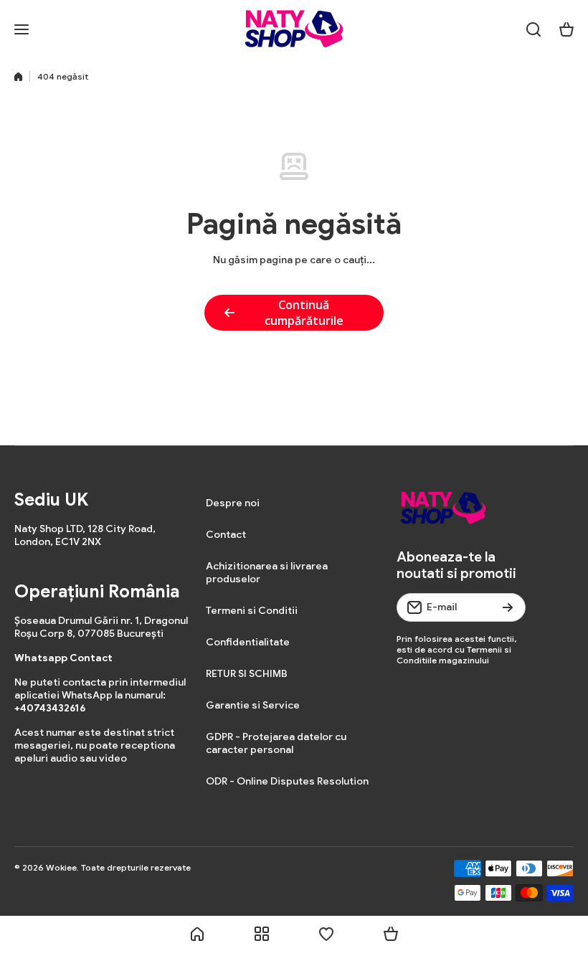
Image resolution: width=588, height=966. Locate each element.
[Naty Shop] (294, 29)
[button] (566, 29)
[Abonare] (508, 607)
